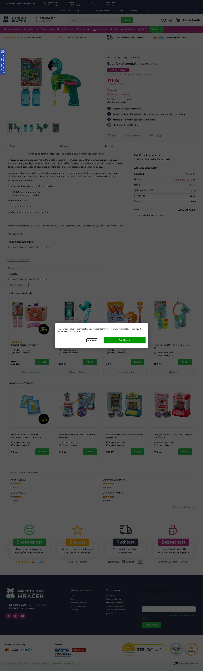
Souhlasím (124, 340)
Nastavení (92, 340)
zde (82, 331)
